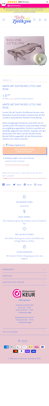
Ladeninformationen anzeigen (17, 164)
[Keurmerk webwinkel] (24, 293)
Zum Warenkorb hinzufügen (24, 150)
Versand (11, 99)
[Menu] (4, 20)
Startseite (7, 80)
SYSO (39, 358)
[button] (34, 20)
